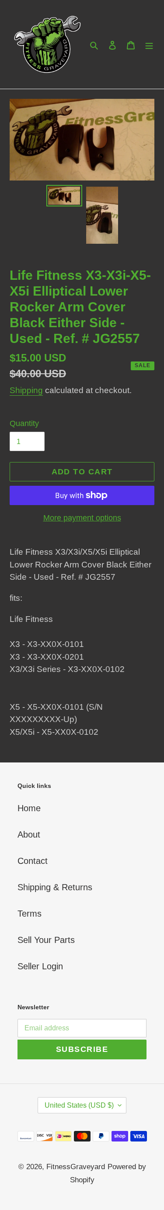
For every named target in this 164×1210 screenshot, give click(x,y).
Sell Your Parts (46, 940)
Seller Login (40, 966)
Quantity (24, 423)
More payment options (82, 517)
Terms (29, 913)
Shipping (26, 390)
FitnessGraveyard (75, 1167)
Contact (32, 861)
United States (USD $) (79, 1105)
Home (29, 808)
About (28, 834)
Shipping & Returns (54, 887)
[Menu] (149, 44)
